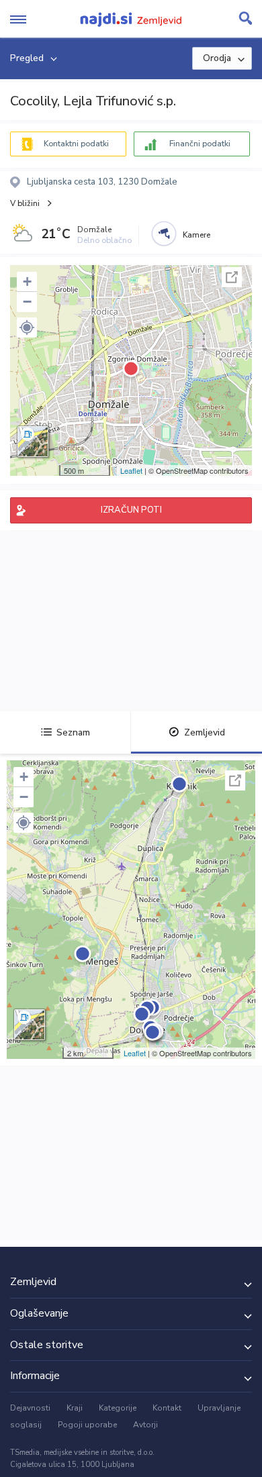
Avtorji (145, 1424)
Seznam (73, 732)
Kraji (75, 1408)
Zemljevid (204, 732)
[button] (27, 327)
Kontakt (166, 1408)
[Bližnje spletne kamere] (164, 233)
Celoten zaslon (232, 277)
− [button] (27, 301)
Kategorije (117, 1408)
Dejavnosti (30, 1408)
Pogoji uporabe (87, 1424)
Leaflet (131, 470)
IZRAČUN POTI (131, 510)
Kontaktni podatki (76, 143)
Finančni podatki (199, 143)
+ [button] (27, 281)
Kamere (196, 235)
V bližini (25, 203)
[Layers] (33, 441)
